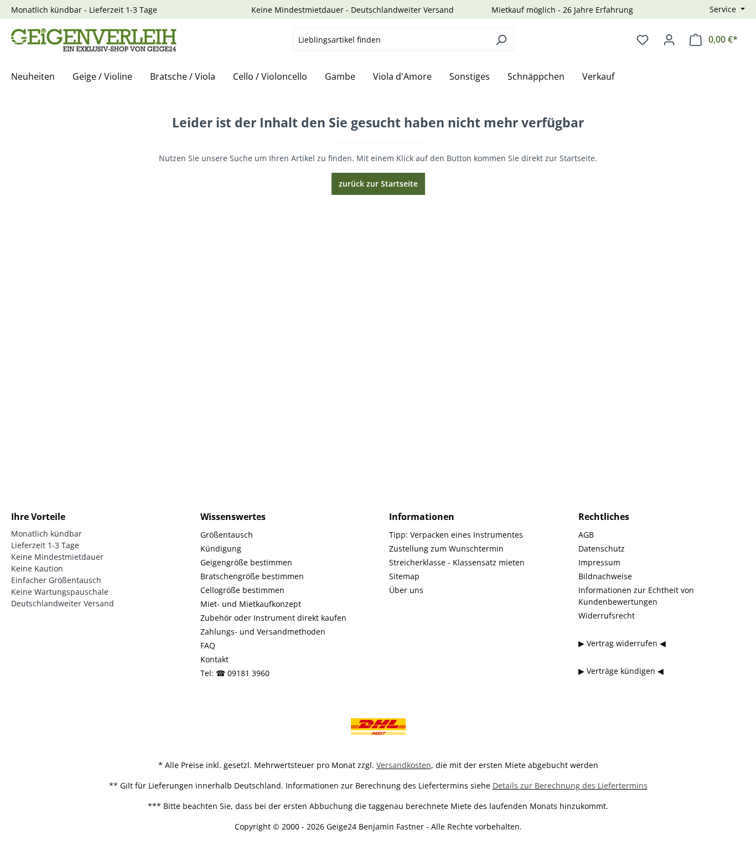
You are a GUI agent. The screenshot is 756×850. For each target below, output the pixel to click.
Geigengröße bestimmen (246, 562)
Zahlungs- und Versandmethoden (262, 631)
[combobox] (391, 39)
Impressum (599, 562)
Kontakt (214, 659)
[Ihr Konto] (669, 40)
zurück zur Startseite (378, 183)
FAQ (207, 645)
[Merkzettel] (642, 40)
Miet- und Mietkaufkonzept (250, 604)
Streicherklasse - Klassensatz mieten (457, 562)
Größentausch (226, 534)
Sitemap (404, 576)
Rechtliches (603, 517)
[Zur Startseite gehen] (94, 40)
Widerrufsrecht (606, 615)
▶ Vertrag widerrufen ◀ (622, 643)
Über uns (406, 590)
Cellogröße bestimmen (242, 590)
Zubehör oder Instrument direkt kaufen (273, 617)
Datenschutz (601, 548)
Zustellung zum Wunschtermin (446, 548)
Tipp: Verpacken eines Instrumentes (456, 534)
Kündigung (220, 548)
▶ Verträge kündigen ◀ (621, 671)
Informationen (421, 517)
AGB (586, 534)
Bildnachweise (605, 576)
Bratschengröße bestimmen (252, 576)
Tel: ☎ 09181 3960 (235, 673)
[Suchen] (501, 39)
